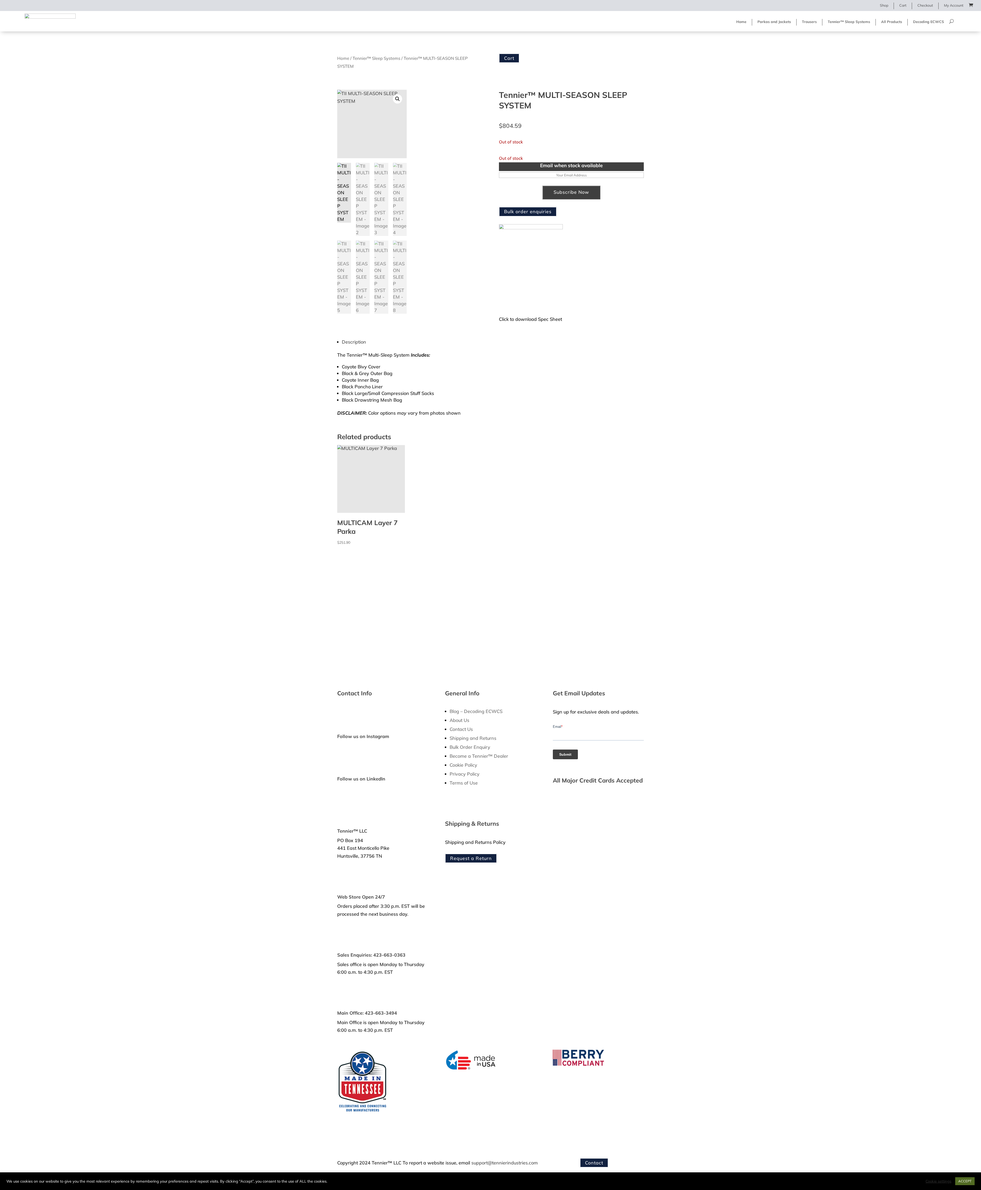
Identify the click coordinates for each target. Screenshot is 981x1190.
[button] (397, 99)
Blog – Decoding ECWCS (476, 711)
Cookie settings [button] (938, 1181)
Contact (594, 1163)
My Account (953, 5)
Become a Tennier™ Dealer (479, 756)
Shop (884, 5)
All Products (891, 21)
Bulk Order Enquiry (470, 747)
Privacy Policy (465, 774)
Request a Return (471, 858)
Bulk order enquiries (528, 211)
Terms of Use (464, 783)
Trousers (809, 21)
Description (354, 342)
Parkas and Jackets (774, 21)
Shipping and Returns (473, 738)
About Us (459, 720)
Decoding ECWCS (928, 21)
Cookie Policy (463, 765)
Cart (902, 5)
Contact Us (461, 729)
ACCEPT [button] (965, 1181)
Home (741, 21)
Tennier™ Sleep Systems (849, 21)
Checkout (925, 5)
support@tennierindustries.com (504, 1163)
